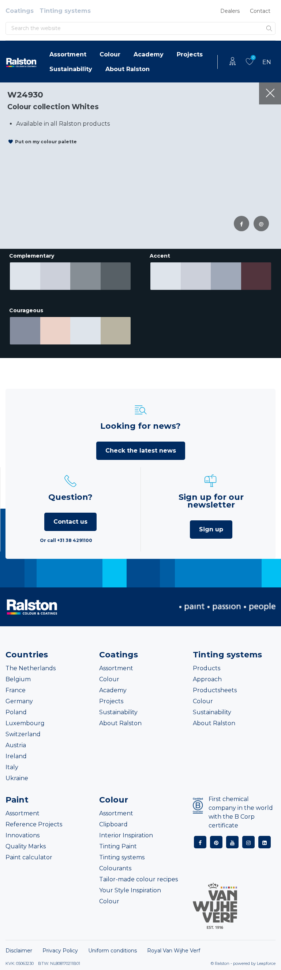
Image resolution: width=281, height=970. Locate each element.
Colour (110, 54)
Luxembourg (25, 723)
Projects (190, 54)
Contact (260, 11)
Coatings (19, 10)
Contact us (70, 521)
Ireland (16, 756)
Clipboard (113, 824)
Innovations (22, 835)
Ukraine (16, 778)
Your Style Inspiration (130, 890)
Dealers (230, 11)
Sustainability (70, 69)
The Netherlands (30, 668)
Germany (19, 701)
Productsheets (215, 690)
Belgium (18, 679)
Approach (207, 679)
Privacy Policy (60, 950)
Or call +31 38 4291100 (66, 540)
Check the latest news (140, 450)
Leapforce (266, 963)
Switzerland (23, 734)
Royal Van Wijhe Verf (173, 950)
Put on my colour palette (46, 141)
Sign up (211, 529)
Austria (15, 745)
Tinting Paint (118, 846)
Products (206, 668)
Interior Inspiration (126, 835)
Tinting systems (65, 10)
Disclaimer (18, 950)
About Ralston (127, 69)
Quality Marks (25, 846)
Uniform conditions (112, 950)
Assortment (67, 54)
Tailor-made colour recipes (138, 879)
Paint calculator (28, 857)
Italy (11, 767)
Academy (149, 54)
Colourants (115, 868)
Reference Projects (33, 824)
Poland (16, 712)
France (15, 690)
